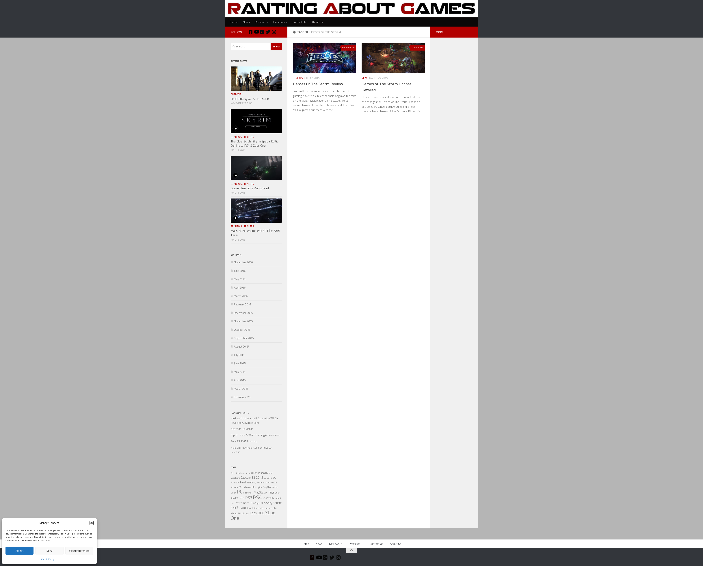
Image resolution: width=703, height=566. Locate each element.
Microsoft (249, 487)
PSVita (266, 498)
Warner (234, 513)
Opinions (236, 94)
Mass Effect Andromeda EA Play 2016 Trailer (255, 232)
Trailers (249, 137)
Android (249, 473)
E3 (232, 137)
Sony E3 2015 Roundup (244, 441)
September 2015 (244, 338)
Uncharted (259, 508)
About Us (317, 22)
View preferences (79, 551)
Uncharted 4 (271, 508)
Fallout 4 (235, 482)
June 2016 (240, 271)
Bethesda (259, 473)
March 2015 (241, 389)
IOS (275, 482)
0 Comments (348, 47)
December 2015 (243, 313)
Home (234, 22)
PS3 (248, 497)
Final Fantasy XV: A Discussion (250, 98)
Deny (49, 551)
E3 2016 (268, 478)
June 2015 (240, 363)
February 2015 (242, 397)
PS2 (242, 498)
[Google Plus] (262, 32)
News (246, 22)
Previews (279, 22)
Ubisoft (250, 508)
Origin (233, 492)
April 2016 (240, 287)
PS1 (237, 498)
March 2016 (241, 296)
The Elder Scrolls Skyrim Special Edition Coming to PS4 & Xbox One (255, 143)
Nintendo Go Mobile (242, 429)
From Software (265, 482)
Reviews (260, 22)
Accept (20, 551)
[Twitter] (268, 32)
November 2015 (243, 321)
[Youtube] (256, 32)
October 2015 (242, 330)
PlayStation (261, 492)
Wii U (241, 513)
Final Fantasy (248, 482)
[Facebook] (250, 32)
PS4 (257, 497)
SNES (263, 503)
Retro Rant (242, 502)
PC (240, 491)
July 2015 (239, 355)
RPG (252, 503)
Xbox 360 (257, 513)
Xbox (246, 513)
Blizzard (269, 473)
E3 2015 (257, 477)
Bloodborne (235, 477)
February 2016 (242, 304)
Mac (241, 487)
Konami (234, 487)
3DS (233, 473)
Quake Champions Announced (250, 188)
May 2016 (239, 279)
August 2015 (241, 346)
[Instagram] (274, 32)
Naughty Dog (260, 487)
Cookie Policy (47, 559)
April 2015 (240, 380)
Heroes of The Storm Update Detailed (386, 87)
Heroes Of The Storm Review (318, 84)
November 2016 (243, 262)
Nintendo (272, 487)
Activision (240, 473)
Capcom (246, 477)
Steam (241, 507)
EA (274, 478)
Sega (257, 503)
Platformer (248, 492)
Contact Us (299, 22)
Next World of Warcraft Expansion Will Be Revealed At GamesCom (254, 420)
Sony (269, 503)
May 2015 (239, 372)
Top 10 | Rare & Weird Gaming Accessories (255, 435)
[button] (91, 523)
